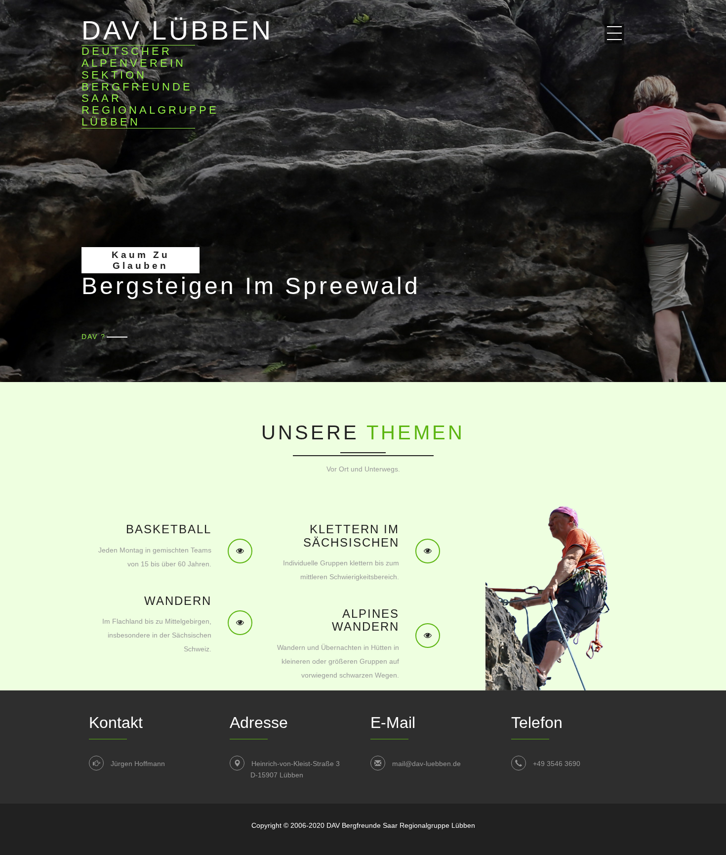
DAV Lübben (177, 71)
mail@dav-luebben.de (426, 764)
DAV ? (93, 337)
